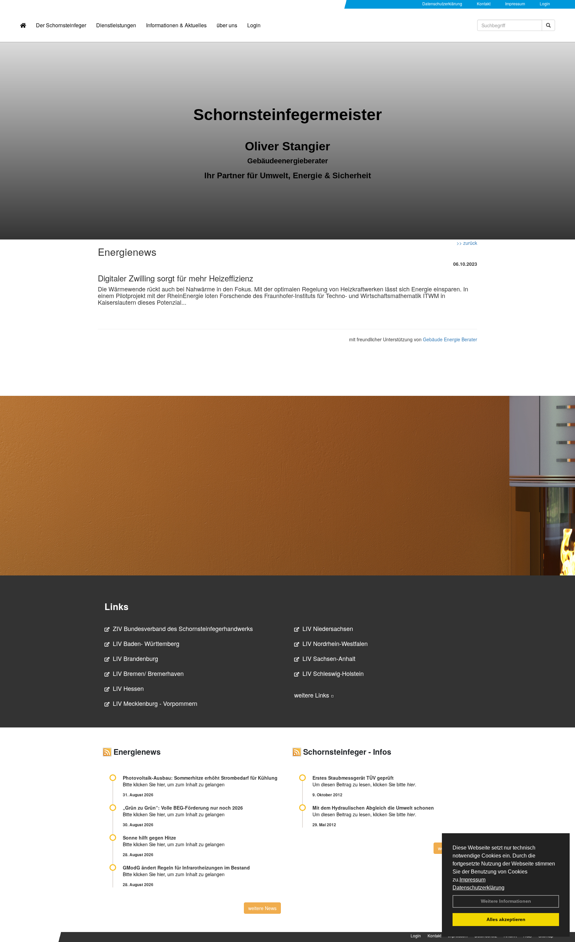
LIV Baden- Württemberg (146, 643)
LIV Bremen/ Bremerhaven (148, 673)
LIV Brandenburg (135, 658)
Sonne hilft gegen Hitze (149, 837)
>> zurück (467, 242)
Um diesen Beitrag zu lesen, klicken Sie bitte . (364, 784)
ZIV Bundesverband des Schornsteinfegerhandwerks (183, 628)
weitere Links (312, 695)
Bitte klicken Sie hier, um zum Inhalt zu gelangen (174, 784)
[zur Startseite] (23, 25)
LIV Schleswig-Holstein (333, 673)
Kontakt (483, 3)
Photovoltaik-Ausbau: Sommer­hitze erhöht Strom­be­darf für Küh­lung (200, 777)
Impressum (472, 879)
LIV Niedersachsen (327, 628)
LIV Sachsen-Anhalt (328, 658)
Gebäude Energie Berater (450, 339)
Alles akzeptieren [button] (505, 919)
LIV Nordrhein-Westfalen (335, 643)
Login (545, 3)
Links (116, 606)
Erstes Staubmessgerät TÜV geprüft (353, 777)
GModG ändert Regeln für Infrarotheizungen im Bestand (186, 867)
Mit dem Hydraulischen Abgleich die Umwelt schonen (373, 807)
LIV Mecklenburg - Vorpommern (155, 703)
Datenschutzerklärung (478, 887)
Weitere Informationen (506, 901)
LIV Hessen (128, 688)
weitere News (262, 908)
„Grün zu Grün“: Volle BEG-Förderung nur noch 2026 (183, 807)
